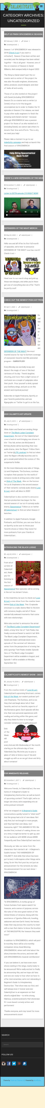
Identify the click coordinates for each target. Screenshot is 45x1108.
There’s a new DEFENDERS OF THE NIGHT (24, 178)
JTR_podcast (20, 452)
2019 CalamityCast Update (17, 414)
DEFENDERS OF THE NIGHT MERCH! (20, 228)
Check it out (14, 53)
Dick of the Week (17, 604)
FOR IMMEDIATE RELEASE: (16, 773)
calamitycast (30, 185)
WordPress (37, 1080)
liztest (26, 41)
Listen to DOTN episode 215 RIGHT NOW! (21, 193)
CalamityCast (11, 510)
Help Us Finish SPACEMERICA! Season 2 (24, 34)
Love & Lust (32, 690)
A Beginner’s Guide (29, 811)
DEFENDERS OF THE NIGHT (15, 351)
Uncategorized (11, 44)
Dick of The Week (14, 481)
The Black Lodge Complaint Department (23, 627)
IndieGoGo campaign (12, 142)
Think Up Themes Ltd (17, 1080)
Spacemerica (15, 507)
